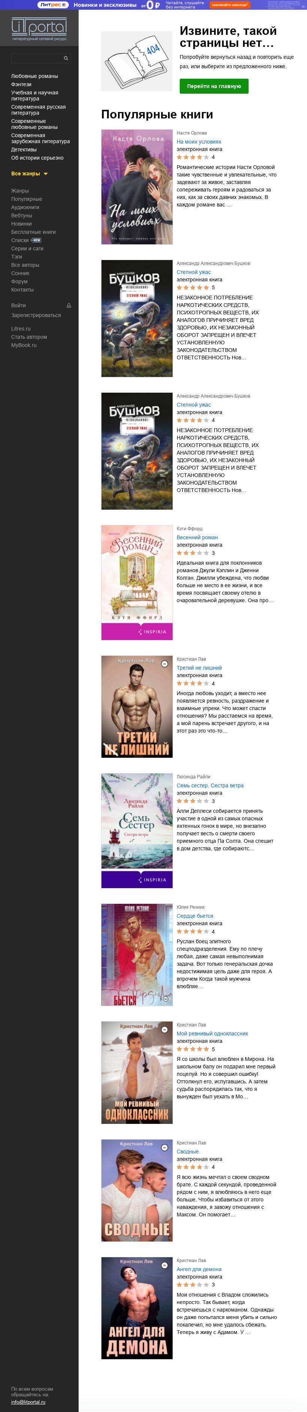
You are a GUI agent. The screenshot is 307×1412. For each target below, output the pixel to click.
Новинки (21, 224)
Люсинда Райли (193, 776)
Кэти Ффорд (190, 528)
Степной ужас (194, 272)
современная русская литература (38, 110)
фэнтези (21, 84)
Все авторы (25, 265)
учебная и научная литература (34, 96)
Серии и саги (27, 248)
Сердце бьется (195, 916)
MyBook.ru (24, 345)
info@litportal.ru (28, 1402)
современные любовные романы (34, 124)
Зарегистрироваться (36, 315)
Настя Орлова (192, 133)
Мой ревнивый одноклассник (212, 1034)
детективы (24, 150)
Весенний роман (197, 537)
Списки (20, 240)
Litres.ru (21, 329)
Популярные (26, 199)
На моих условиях (199, 142)
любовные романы (34, 76)
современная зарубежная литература (40, 138)
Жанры (20, 191)
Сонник (20, 273)
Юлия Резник (190, 907)
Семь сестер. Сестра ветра (210, 785)
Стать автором (29, 337)
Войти (18, 305)
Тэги (16, 257)
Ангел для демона (199, 1269)
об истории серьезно (37, 158)
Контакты (22, 290)
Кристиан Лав (191, 659)
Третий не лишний (199, 668)
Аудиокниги (25, 207)
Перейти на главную (214, 86)
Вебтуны (21, 215)
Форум (19, 281)
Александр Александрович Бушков (213, 263)
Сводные (188, 1152)
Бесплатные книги (33, 232)
